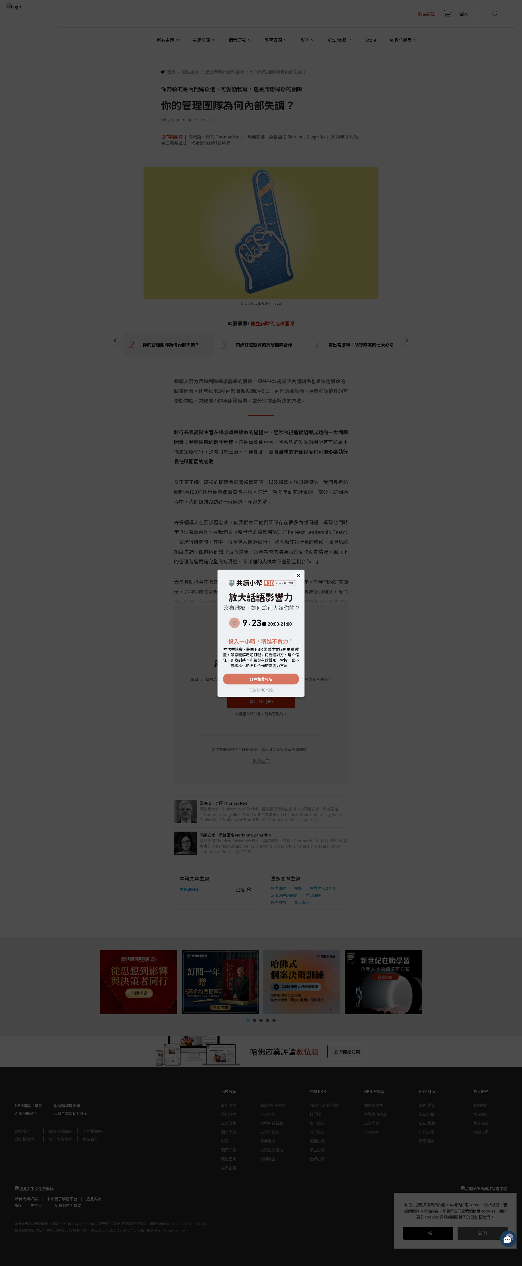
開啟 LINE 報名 (261, 690)
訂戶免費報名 (261, 679)
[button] (298, 575)
